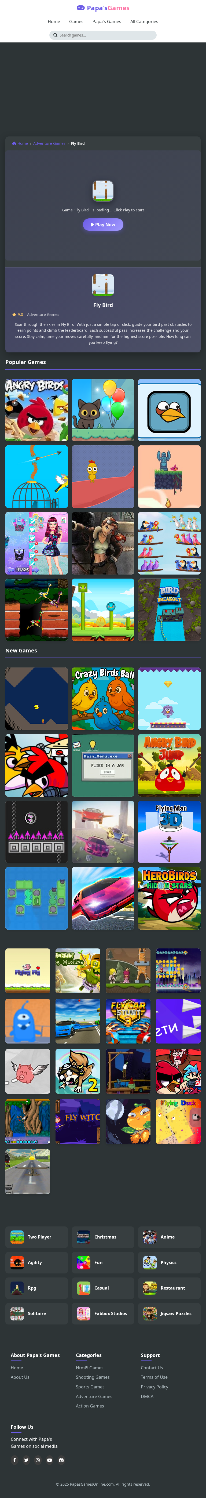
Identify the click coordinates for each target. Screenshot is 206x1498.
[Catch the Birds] (103, 476)
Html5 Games (90, 1368)
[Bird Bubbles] (36, 832)
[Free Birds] (36, 476)
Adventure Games (49, 143)
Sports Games (90, 1387)
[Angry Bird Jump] (169, 765)
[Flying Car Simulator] (103, 832)
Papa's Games (107, 21)
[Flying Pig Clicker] (27, 970)
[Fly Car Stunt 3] (128, 1021)
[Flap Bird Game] (169, 476)
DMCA (147, 1396)
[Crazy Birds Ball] (103, 698)
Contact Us (152, 1368)
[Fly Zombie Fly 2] (128, 1071)
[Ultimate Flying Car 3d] (78, 1021)
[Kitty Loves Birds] (103, 410)
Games (76, 21)
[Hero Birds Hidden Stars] (169, 898)
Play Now (104, 225)
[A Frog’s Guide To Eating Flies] (36, 898)
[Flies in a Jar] (103, 765)
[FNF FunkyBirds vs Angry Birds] (36, 765)
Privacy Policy (154, 1387)
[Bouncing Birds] (169, 698)
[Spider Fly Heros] (178, 970)
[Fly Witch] (78, 1121)
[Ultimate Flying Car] (103, 898)
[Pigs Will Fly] (27, 1071)
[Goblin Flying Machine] (78, 970)
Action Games (90, 1406)
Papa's (108, 7)
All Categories (144, 21)
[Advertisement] (103, 90)
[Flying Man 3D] (169, 832)
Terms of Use (154, 1377)
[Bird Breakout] (169, 610)
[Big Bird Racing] (36, 610)
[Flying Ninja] (27, 1121)
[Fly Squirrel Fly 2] (78, 1071)
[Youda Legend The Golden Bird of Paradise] (103, 543)
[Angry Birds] (36, 410)
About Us (20, 1377)
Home (54, 21)
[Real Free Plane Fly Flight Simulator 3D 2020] (27, 1171)
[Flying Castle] (128, 970)
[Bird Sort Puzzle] (169, 543)
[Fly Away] (27, 1021)
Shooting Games (93, 1377)
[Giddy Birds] (169, 410)
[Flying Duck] (178, 1121)
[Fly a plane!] (178, 1021)
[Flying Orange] (128, 1121)
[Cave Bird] (36, 698)
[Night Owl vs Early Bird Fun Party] (36, 543)
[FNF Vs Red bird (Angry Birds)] (178, 1071)
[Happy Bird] (103, 610)
